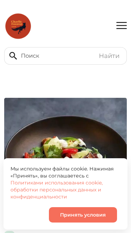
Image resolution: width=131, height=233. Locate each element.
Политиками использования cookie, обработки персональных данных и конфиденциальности (56, 190)
